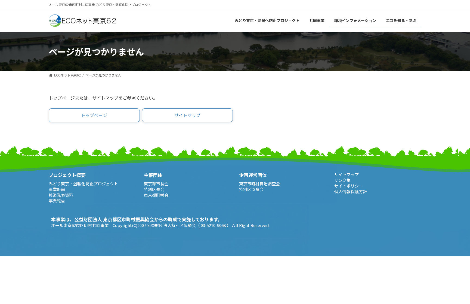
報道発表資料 (61, 195)
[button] (94, 115)
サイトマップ (346, 174)
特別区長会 (154, 189)
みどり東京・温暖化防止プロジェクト (83, 183)
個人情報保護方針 (350, 191)
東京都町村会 (156, 195)
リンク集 (342, 180)
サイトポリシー (348, 186)
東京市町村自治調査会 (259, 183)
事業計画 (57, 189)
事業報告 (57, 201)
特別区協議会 (251, 189)
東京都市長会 (156, 183)
